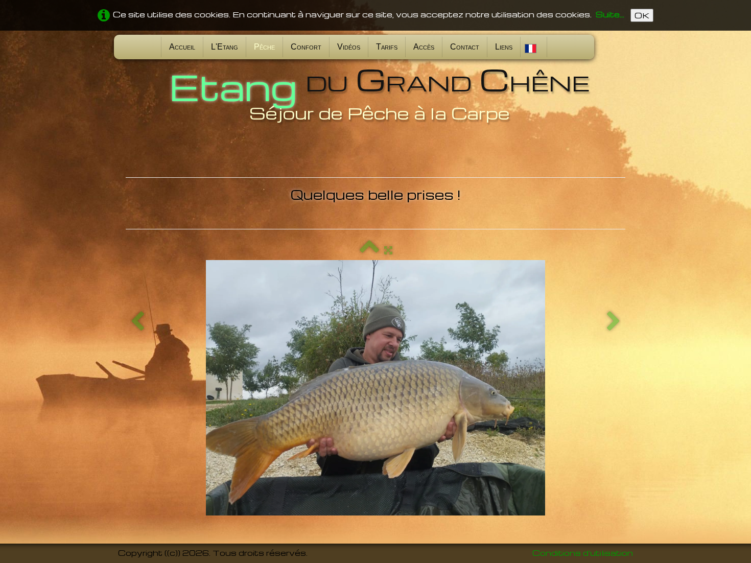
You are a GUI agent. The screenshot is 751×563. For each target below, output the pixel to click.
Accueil (182, 46)
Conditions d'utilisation (582, 553)
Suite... (610, 14)
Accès (423, 46)
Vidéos (348, 46)
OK (642, 15)
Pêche (264, 46)
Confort (306, 46)
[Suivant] (613, 322)
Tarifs (386, 46)
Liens (503, 46)
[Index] (369, 250)
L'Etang (224, 46)
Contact (464, 46)
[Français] (531, 47)
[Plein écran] (388, 250)
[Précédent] (137, 322)
